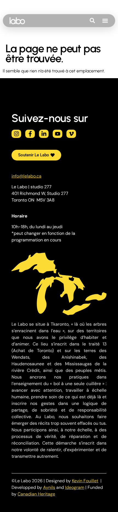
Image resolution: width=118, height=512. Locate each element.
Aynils (49, 487)
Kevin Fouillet (85, 481)
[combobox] (100, 20)
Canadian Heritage (36, 494)
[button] (104, 20)
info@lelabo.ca (26, 176)
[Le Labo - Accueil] (17, 20)
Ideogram (74, 487)
